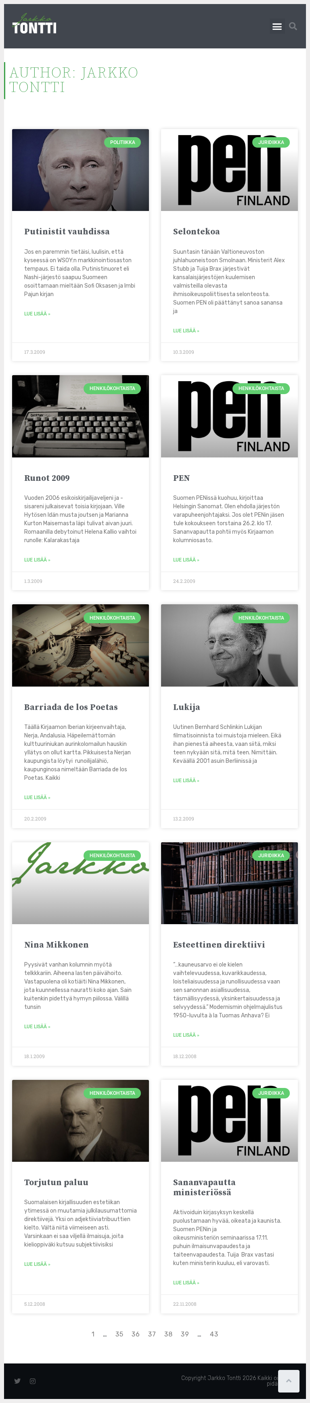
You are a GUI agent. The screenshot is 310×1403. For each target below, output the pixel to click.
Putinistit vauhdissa (67, 232)
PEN (181, 478)
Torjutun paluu (56, 1183)
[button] (277, 26)
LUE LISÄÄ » (37, 314)
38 (168, 1334)
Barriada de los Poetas (71, 707)
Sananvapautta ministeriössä (204, 1188)
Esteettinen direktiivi (219, 945)
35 (119, 1334)
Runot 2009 (46, 478)
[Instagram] (32, 1381)
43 (214, 1334)
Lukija (186, 707)
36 (136, 1334)
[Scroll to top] (289, 1381)
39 (185, 1334)
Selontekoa (196, 232)
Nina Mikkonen (56, 945)
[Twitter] (17, 1381)
